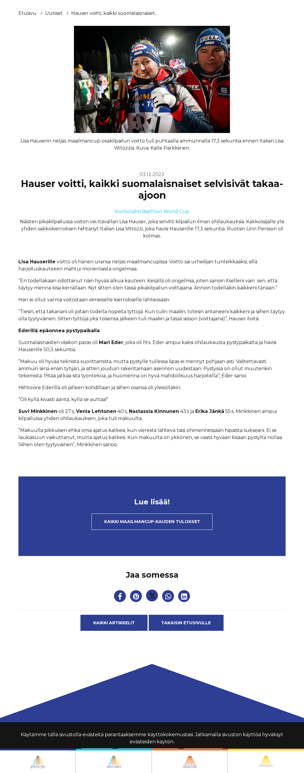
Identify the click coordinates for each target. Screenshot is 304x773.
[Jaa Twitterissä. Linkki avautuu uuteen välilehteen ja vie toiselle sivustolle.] (153, 597)
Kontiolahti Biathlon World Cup (152, 211)
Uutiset (54, 13)
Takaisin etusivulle (186, 622)
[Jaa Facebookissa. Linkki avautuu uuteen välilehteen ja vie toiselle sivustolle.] (121, 597)
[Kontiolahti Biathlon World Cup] (114, 761)
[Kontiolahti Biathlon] (38, 761)
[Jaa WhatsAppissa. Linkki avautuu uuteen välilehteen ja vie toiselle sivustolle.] (169, 597)
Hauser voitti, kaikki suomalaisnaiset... (114, 13)
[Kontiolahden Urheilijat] (190, 761)
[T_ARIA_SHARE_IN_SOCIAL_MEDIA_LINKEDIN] (184, 597)
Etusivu (28, 13)
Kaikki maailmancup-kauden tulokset (152, 521)
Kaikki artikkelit (114, 622)
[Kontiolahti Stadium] (266, 761)
